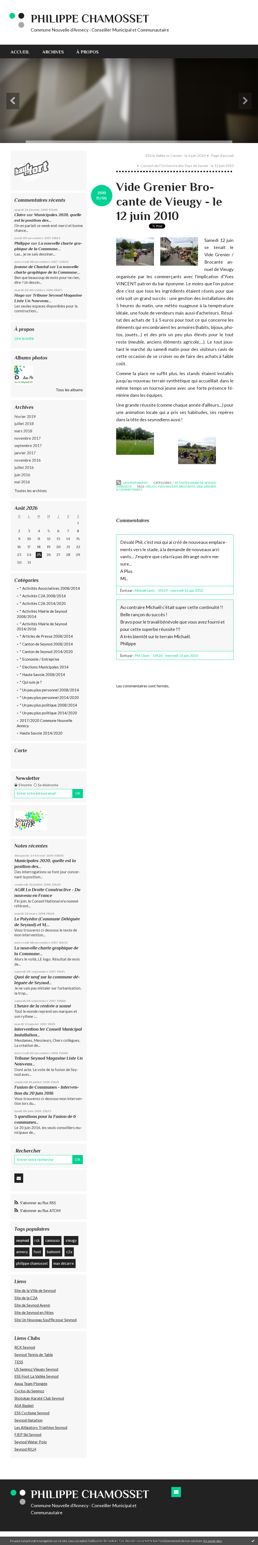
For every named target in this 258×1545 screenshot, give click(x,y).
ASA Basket (24, 1405)
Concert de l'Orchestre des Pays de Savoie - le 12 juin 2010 (187, 165)
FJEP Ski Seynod (27, 1434)
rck (37, 1240)
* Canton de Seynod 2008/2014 (46, 644)
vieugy (71, 1240)
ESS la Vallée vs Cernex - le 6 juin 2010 (175, 155)
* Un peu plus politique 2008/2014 (48, 705)
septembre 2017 (28, 445)
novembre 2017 (27, 438)
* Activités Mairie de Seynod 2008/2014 (42, 614)
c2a (69, 1251)
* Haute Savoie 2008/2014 (42, 674)
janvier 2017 (25, 453)
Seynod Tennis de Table (33, 1354)
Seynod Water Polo (30, 1442)
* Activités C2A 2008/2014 (43, 596)
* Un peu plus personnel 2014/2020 (49, 697)
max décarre (63, 1263)
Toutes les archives (30, 490)
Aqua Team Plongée (30, 1383)
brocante (187, 486)
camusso (52, 1240)
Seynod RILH (25, 1449)
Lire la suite (24, 338)
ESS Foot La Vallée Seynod (36, 1376)
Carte (20, 750)
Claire (20, 214)
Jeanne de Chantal (31, 266)
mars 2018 (23, 431)
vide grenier (206, 486)
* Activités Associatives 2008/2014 (50, 588)
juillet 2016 (24, 467)
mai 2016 (22, 482)
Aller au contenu (16, 4)
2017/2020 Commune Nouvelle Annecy (44, 723)
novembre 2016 (27, 460)
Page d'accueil (222, 155)
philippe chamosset (32, 1263)
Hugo (19, 295)
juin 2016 (22, 474)
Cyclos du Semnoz (29, 1391)
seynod (22, 1240)
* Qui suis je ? (31, 682)
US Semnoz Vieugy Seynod (36, 1369)
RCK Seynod (24, 1347)
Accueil (20, 51)
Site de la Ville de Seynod (35, 1290)
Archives (53, 51)
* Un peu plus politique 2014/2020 (48, 713)
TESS (18, 1362)
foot (37, 1251)
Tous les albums (69, 389)
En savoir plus (213, 1541)
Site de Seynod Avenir (32, 1305)
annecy (22, 1251)
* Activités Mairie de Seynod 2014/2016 (42, 626)
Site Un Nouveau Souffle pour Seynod (45, 1319)
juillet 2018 (24, 423)
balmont (53, 1251)
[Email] (18, 1178)
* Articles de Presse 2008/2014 (46, 636)
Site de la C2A (26, 1298)
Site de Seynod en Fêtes (34, 1312)
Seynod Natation (28, 1420)
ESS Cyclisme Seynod (31, 1413)
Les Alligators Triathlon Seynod (40, 1427)
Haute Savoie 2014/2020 (41, 733)
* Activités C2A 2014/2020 (43, 603)
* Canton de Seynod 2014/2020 (46, 651)
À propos (87, 51)
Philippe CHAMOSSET (90, 18)
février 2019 (25, 416)
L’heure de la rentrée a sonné (42, 1005)
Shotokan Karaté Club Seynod (39, 1398)
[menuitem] (23, 51)
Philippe (22, 243)
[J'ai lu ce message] (253, 1541)
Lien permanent (135, 483)
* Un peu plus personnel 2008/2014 (49, 690)
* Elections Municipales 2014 (44, 667)
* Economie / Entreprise (39, 659)
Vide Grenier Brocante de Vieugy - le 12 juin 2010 (169, 201)
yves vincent (168, 486)
